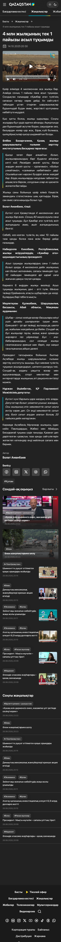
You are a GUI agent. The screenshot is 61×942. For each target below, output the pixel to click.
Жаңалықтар (39, 11)
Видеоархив (27, 911)
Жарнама (39, 936)
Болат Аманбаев (14, 457)
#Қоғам (8, 481)
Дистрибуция (24, 936)
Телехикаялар (25, 904)
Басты (6, 21)
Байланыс (43, 929)
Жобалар (8, 904)
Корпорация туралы (23, 929)
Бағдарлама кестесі (14, 11)
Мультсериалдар (47, 904)
